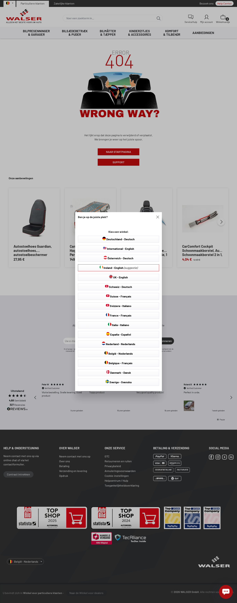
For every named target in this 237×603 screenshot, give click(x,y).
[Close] (157, 217)
